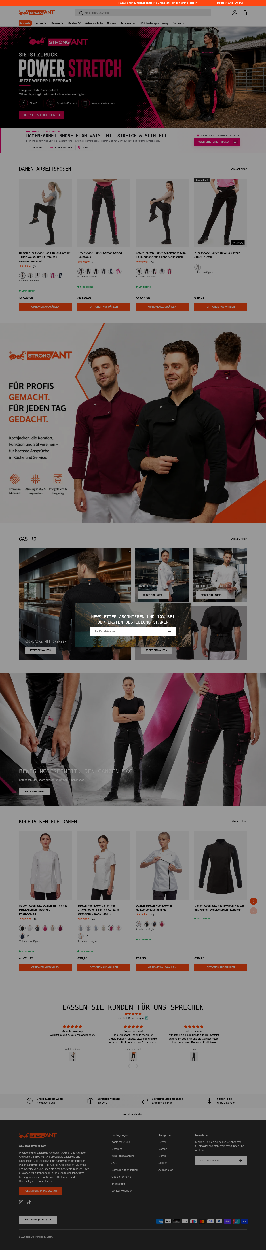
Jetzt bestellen (89, 2)
